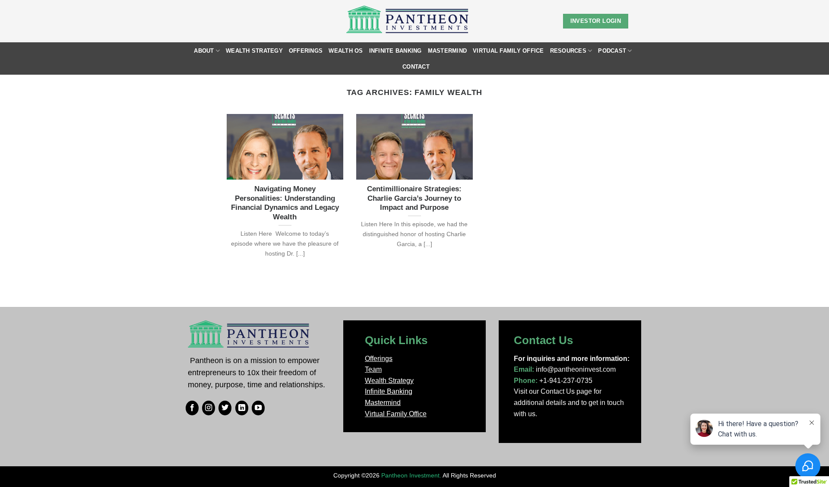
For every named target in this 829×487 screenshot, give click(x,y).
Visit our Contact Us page (553, 391)
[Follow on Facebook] (192, 408)
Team (373, 369)
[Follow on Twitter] (224, 408)
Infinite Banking (395, 50)
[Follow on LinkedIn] (241, 408)
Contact (416, 66)
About (204, 50)
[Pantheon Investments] (408, 21)
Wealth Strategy (254, 50)
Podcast (612, 50)
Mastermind (447, 50)
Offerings (306, 50)
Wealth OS (346, 50)
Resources (568, 50)
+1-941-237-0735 (565, 380)
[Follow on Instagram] (208, 408)
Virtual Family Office (508, 50)
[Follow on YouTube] (258, 408)
